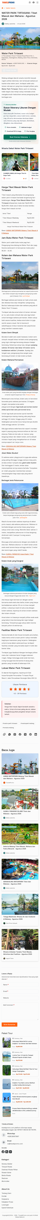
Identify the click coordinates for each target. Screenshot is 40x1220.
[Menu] (37, 2)
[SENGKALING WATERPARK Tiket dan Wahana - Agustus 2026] (20, 869)
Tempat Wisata (7, 1167)
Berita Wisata (6, 1175)
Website (6, 998)
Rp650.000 (19, 1046)
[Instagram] (10, 1151)
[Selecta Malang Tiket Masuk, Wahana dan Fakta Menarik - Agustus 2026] (20, 834)
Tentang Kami (6, 1193)
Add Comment (8, 1005)
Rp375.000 (19, 1060)
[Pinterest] (30, 734)
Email (5, 991)
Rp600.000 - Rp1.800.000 (23, 1102)
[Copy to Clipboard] (4, 734)
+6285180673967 (13, 1136)
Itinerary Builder (7, 1164)
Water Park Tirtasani (10, 723)
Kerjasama (5, 1199)
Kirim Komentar (9, 1024)
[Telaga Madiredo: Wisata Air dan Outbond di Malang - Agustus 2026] (20, 904)
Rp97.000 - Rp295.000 (22, 1088)
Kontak (4, 1196)
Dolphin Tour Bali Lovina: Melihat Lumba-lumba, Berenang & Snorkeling (23, 1085)
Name (6, 985)
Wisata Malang (8, 728)
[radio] (11, 689)
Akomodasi (5, 1181)
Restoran (5, 1178)
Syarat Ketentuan (7, 1208)
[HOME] (2, 8)
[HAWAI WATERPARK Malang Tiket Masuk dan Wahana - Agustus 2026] (20, 763)
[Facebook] (20, 734)
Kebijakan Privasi (7, 1202)
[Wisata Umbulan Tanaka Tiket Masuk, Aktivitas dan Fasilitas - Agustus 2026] (20, 939)
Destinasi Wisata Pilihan (10, 1170)
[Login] (33, 2)
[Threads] (14, 734)
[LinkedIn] (35, 734)
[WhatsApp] (9, 734)
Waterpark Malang (27, 723)
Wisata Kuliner (6, 1172)
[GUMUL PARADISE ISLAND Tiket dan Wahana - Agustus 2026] (20, 798)
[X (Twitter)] (25, 734)
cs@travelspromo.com (15, 1144)
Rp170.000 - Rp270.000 (23, 1074)
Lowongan (5, 1205)
